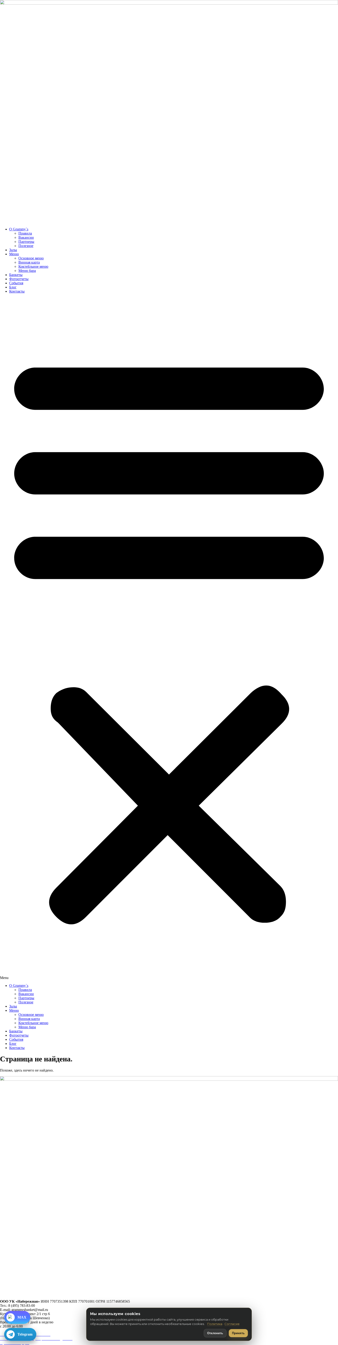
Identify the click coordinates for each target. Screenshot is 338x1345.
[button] (169, 638)
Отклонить (215, 1333)
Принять (238, 1333)
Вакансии (26, 237)
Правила (25, 233)
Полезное (25, 246)
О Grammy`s (18, 229)
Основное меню (31, 258)
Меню (14, 254)
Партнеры (26, 242)
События (16, 283)
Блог (13, 287)
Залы (13, 250)
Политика (214, 1324)
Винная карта (29, 262)
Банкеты (16, 275)
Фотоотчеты (19, 279)
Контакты (17, 291)
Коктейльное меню (33, 266)
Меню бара (27, 271)
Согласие (232, 1324)
